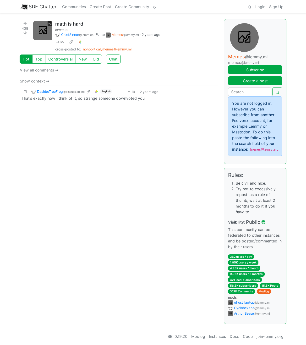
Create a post (255, 80)
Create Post (100, 6)
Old (96, 59)
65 (62, 42)
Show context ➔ (34, 81)
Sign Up (276, 6)
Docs (234, 336)
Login (260, 6)
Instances (217, 336)
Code (248, 336)
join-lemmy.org (270, 336)
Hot (26, 59)
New (83, 59)
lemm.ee (61, 29)
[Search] (249, 6)
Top (38, 59)
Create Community (132, 6)
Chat (113, 59)
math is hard (69, 24)
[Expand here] (42, 30)
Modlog (264, 291)
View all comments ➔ (39, 70)
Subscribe (255, 69)
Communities (74, 6)
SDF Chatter (42, 7)
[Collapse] (25, 91)
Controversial (60, 59)
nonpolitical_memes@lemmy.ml (107, 49)
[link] (71, 42)
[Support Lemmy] (154, 6)
